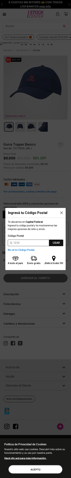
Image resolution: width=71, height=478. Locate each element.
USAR (56, 242)
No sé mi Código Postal (21, 250)
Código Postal (16, 235)
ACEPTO (35, 469)
